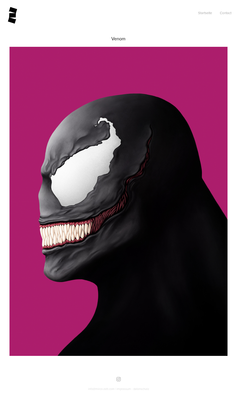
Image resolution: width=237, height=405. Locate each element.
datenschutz (141, 389)
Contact (225, 12)
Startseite (205, 12)
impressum (124, 389)
